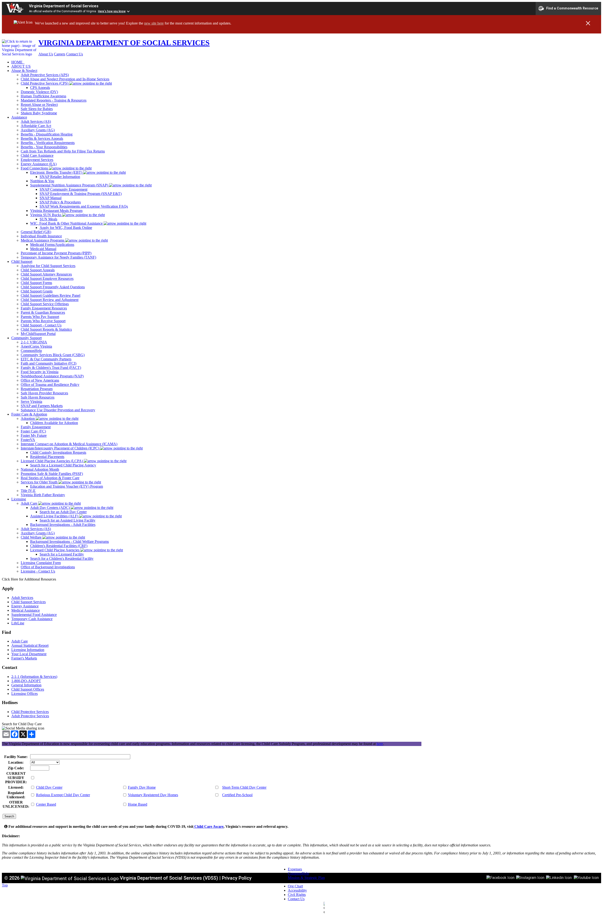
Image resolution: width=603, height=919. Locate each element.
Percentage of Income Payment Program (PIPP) (56, 253)
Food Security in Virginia (39, 372)
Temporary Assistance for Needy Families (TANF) (58, 257)
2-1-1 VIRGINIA (34, 342)
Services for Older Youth (39, 482)
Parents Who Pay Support (40, 317)
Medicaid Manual (43, 249)
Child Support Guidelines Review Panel (50, 295)
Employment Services (37, 160)
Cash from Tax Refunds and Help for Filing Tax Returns (63, 151)
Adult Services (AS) (36, 122)
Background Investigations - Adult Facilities (62, 525)
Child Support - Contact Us (41, 325)
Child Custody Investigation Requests (58, 452)
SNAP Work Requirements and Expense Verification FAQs (84, 206)
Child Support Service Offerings (45, 304)
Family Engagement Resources (44, 308)
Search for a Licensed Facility (62, 554)
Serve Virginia (31, 402)
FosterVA (28, 440)
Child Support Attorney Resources (46, 274)
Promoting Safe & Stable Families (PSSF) (52, 474)
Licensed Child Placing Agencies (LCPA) (52, 461)
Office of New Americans (40, 380)
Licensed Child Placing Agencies (55, 550)
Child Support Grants (37, 291)
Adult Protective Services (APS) (45, 75)
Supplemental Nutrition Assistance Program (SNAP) (69, 185)
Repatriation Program (37, 389)
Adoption (28, 418)
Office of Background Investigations (48, 567)
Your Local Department (28, 654)
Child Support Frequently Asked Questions (53, 287)
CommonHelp (31, 351)
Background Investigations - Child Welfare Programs (69, 542)
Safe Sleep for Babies (37, 109)
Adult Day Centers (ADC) (50, 508)
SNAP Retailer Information (60, 177)
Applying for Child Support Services (48, 266)
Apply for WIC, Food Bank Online (66, 228)
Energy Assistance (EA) (39, 164)
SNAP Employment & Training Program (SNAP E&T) (81, 194)
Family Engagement (36, 427)
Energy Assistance (25, 606)
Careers (59, 54)
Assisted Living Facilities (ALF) (54, 516)
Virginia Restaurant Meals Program (56, 211)
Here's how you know (112, 11)
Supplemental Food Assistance (34, 615)
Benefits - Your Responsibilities (44, 147)
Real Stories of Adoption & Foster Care (50, 478)
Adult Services (22, 598)
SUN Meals (48, 219)
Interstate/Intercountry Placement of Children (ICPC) (60, 448)
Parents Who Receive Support (43, 321)
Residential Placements (47, 457)
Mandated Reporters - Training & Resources (53, 100)
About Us (45, 54)
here (380, 744)
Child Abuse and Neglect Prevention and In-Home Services (65, 79)
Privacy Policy (237, 878)
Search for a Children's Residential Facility (62, 558)
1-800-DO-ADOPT (26, 681)
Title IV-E (28, 491)
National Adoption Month (40, 469)
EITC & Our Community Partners (46, 359)
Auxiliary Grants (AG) (38, 130)
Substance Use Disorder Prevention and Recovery (58, 410)
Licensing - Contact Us (38, 571)
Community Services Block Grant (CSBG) (53, 355)
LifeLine (17, 623)
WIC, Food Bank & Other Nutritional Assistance (67, 223)
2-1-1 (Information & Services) (34, 677)
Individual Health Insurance (41, 236)
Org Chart (295, 886)
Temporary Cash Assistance (32, 619)
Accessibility (297, 890)
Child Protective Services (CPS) (45, 83)
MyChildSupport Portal (38, 334)
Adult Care (29, 503)
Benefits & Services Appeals (42, 138)
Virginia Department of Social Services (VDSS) (169, 878)
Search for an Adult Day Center (63, 512)
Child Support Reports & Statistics (46, 329)
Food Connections (35, 168)
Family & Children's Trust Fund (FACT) (51, 368)
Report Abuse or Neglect (39, 105)
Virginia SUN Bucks (46, 215)
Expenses (295, 869)
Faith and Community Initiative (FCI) (48, 363)
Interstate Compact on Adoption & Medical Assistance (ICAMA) (69, 444)
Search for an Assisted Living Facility (67, 520)
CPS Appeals (40, 88)
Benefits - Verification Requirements (48, 143)
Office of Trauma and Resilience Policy (50, 385)
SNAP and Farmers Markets (42, 406)
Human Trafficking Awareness (43, 96)
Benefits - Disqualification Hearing (47, 134)
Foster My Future (34, 435)
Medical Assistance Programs (43, 240)
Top (5, 885)
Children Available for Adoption (54, 423)
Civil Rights (297, 895)
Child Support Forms (36, 283)
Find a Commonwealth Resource (572, 8)
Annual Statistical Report (30, 645)
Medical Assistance (25, 610)
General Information (26, 685)
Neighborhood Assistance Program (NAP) (52, 376)
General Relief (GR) (36, 232)
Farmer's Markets (24, 658)
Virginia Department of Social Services (63, 6)
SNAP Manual (50, 198)
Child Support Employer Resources (47, 278)
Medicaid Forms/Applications (52, 245)
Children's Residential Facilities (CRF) (58, 546)
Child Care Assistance (37, 155)
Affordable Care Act (36, 126)
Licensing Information (27, 650)
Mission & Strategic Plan (306, 878)
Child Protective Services (30, 712)
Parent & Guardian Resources (43, 312)
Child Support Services (28, 602)
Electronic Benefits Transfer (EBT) (56, 172)
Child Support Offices (27, 689)
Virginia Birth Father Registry (43, 495)
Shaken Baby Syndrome (39, 113)
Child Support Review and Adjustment (49, 300)
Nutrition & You (42, 181)
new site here (154, 23)
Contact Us (74, 54)
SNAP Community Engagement (63, 189)
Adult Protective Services (30, 716)
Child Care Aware (208, 826)
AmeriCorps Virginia (36, 346)
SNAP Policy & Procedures (60, 202)
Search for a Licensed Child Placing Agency (63, 465)
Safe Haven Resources (37, 397)
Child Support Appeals (38, 270)
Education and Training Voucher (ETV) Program (66, 486)
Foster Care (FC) (33, 431)
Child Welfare (31, 537)
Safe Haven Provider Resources (44, 393)
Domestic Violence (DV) (39, 92)
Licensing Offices (24, 694)
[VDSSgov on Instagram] (530, 877)
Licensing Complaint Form (41, 563)
